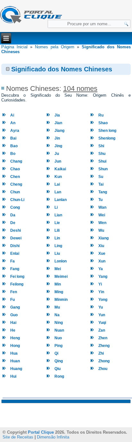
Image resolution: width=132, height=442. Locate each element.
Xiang (103, 238)
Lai (57, 184)
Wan (102, 207)
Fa (12, 261)
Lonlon (60, 261)
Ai (12, 115)
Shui (102, 161)
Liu (57, 253)
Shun (103, 169)
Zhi (101, 353)
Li (56, 207)
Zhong (104, 361)
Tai (100, 184)
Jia (57, 115)
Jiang (59, 130)
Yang (102, 276)
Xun (101, 261)
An (12, 123)
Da (12, 215)
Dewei (15, 238)
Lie (57, 223)
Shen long (107, 130)
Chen (15, 176)
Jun (57, 161)
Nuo (58, 338)
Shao (103, 123)
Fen (13, 292)
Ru (100, 115)
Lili (57, 230)
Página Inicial (14, 46)
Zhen (102, 338)
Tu (100, 199)
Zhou (102, 368)
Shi (101, 146)
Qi (56, 353)
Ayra (14, 130)
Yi (100, 284)
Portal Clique (41, 432)
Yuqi (102, 322)
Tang (102, 192)
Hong (15, 345)
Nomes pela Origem (54, 46)
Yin (101, 292)
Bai (13, 138)
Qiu (57, 368)
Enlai (14, 253)
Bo (12, 153)
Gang (15, 307)
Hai (13, 322)
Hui (13, 376)
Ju (56, 153)
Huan (15, 361)
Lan (57, 192)
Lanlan (60, 199)
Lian (58, 215)
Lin (57, 238)
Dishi (15, 246)
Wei (101, 215)
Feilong (16, 284)
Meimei (61, 276)
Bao (14, 146)
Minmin (61, 299)
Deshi (15, 230)
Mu (57, 307)
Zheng (104, 345)
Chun (15, 192)
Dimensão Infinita (53, 437)
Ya (100, 269)
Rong (59, 376)
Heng (15, 338)
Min (57, 284)
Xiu (101, 246)
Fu (12, 299)
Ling (58, 246)
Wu (101, 230)
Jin (57, 138)
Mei (57, 269)
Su (100, 176)
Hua (14, 353)
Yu (100, 307)
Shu (101, 153)
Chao (15, 169)
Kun (58, 176)
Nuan (59, 330)
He (12, 330)
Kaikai (60, 169)
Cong (15, 207)
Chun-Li (17, 199)
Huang (16, 368)
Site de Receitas (18, 437)
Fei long (17, 276)
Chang (16, 161)
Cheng (16, 184)
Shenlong (106, 138)
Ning (58, 322)
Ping (58, 345)
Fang (14, 269)
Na (57, 315)
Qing (58, 361)
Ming (58, 292)
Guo (14, 315)
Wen (102, 223)
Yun (101, 315)
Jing (58, 146)
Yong (102, 299)
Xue (101, 253)
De (12, 223)
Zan (101, 330)
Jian (58, 123)
